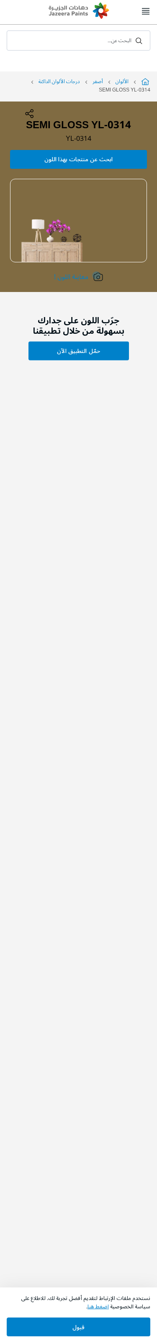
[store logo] (79, 11)
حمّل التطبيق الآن (78, 351)
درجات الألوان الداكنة (59, 81)
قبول (78, 1327)
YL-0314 (78, 139)
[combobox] (78, 40)
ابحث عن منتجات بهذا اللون (78, 159)
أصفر (98, 81)
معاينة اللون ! (71, 277)
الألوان (122, 81)
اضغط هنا (98, 1307)
